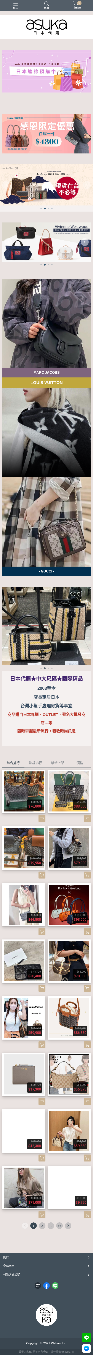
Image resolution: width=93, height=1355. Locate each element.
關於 (6, 1257)
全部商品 (8, 1265)
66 (59, 1225)
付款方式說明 (11, 1274)
